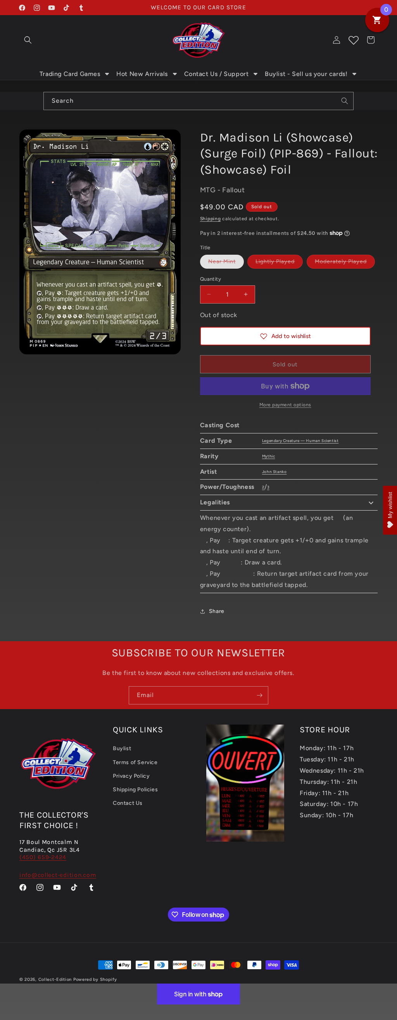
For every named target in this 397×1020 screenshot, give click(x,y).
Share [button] (216, 611)
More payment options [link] (285, 404)
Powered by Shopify (95, 979)
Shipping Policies (135, 789)
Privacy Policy (131, 776)
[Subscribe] (259, 695)
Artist (208, 471)
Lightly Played (279, 263)
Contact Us (128, 803)
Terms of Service (135, 762)
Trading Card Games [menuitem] (70, 74)
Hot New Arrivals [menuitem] (142, 74)
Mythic (268, 456)
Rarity (209, 456)
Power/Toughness (227, 486)
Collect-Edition (55, 979)
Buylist (122, 748)
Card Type (216, 440)
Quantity (210, 279)
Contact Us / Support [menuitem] (216, 74)
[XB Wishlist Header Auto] (353, 39)
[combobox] (198, 101)
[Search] (344, 100)
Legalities (215, 502)
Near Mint (226, 263)
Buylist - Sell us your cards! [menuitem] (306, 74)
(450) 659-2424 (42, 857)
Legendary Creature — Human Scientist (300, 440)
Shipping (210, 218)
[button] (27, 39)
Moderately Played (345, 263)
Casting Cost (220, 425)
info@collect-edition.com (57, 875)
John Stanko (274, 471)
